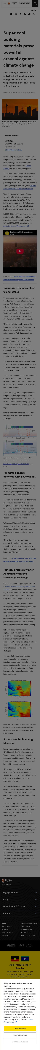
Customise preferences (20, 1042)
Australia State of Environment (16, 226)
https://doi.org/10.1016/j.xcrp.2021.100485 (16, 464)
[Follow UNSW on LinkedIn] (11, 14)
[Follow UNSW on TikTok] (29, 14)
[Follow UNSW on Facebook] (20, 14)
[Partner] (24, 3)
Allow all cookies (20, 1028)
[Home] (12, 3)
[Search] (35, 3)
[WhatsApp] (34, 14)
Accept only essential (20, 1035)
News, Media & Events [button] (14, 906)
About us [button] (7, 913)
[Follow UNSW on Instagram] (16, 14)
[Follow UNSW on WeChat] (25, 14)
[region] (20, 1014)
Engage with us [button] (10, 892)
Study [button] (5, 899)
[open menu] (5, 3)
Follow (33, 10)
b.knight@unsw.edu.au (13, 150)
